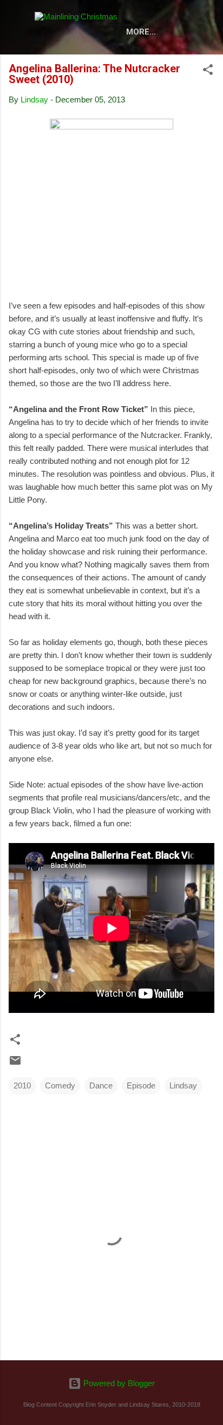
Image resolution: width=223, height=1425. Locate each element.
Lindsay (183, 1085)
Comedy (60, 1085)
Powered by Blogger (118, 1383)
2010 (22, 1085)
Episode (141, 1085)
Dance (101, 1085)
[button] (207, 71)
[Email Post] (15, 1063)
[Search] (207, 21)
